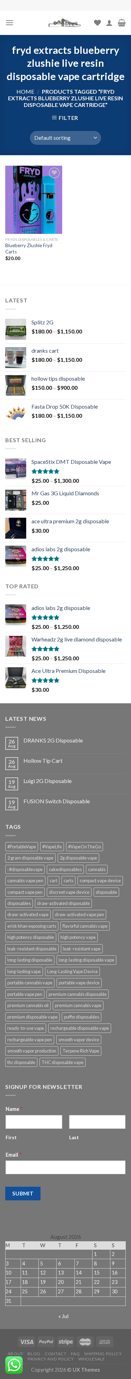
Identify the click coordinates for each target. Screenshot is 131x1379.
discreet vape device (69, 892)
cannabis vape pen (25, 880)
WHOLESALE (91, 1359)
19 (43, 1282)
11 (25, 1273)
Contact (55, 1353)
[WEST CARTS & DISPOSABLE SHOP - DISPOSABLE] (65, 22)
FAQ (75, 1353)
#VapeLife (52, 846)
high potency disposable (30, 937)
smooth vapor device (78, 1039)
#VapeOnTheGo (84, 846)
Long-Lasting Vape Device (72, 971)
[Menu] (9, 22)
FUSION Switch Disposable (56, 801)
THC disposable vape (62, 1062)
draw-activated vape (28, 914)
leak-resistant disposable (32, 948)
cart (53, 880)
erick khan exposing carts (31, 926)
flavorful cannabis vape (85, 926)
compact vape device (100, 880)
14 (78, 1273)
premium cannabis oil (28, 1005)
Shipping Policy (103, 1353)
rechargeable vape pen (29, 1039)
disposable (106, 892)
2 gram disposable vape (30, 858)
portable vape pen (24, 994)
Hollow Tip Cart (43, 760)
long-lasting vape (24, 971)
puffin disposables (81, 1017)
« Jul (63, 1316)
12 (43, 1273)
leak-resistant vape (82, 948)
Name (14, 1109)
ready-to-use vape (25, 1028)
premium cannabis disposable (78, 994)
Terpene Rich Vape (81, 1051)
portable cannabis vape (29, 982)
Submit (23, 1193)
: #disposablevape (25, 869)
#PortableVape (21, 846)
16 (114, 1273)
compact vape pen (25, 892)
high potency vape (78, 937)
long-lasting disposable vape (86, 960)
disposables (19, 903)
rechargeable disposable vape (79, 1028)
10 (8, 1273)
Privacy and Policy (51, 1359)
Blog (34, 1353)
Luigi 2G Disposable (47, 780)
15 (97, 1273)
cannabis (96, 869)
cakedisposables (65, 869)
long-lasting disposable (29, 960)
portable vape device (79, 982)
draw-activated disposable (63, 903)
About (15, 1353)
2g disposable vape (78, 858)
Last (74, 1137)
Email (14, 1155)
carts (68, 880)
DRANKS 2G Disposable (53, 740)
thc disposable (21, 1062)
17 (8, 1282)
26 (43, 1291)
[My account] (109, 22)
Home (25, 91)
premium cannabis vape (78, 1005)
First (11, 1137)
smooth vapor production (31, 1051)
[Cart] (122, 22)
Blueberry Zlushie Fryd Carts (28, 248)
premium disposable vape (32, 1017)
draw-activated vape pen (79, 914)
